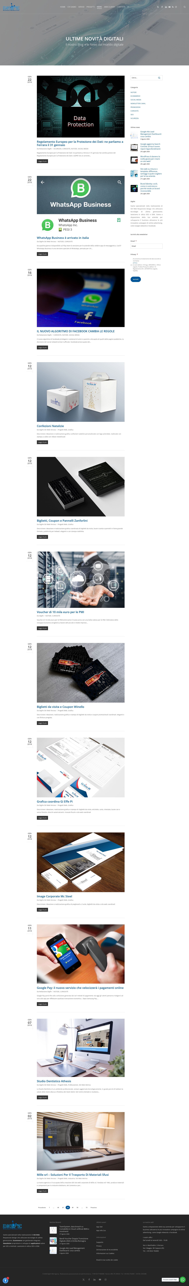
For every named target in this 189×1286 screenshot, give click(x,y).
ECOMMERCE (135, 96)
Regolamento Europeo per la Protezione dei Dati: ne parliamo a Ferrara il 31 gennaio (80, 143)
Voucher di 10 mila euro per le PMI (60, 612)
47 (63, 1207)
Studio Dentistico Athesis (54, 1081)
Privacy (99, 1246)
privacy (135, 263)
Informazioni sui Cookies (105, 1253)
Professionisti (73, 1085)
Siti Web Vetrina (85, 1085)
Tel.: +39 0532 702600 (151, 1251)
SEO (132, 115)
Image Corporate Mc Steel (54, 896)
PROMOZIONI (135, 107)
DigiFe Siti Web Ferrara (47, 241)
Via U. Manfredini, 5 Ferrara (153, 1245)
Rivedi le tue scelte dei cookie (107, 1260)
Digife (41, 616)
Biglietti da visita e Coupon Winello (60, 707)
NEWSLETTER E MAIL (138, 103)
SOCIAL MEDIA (83, 149)
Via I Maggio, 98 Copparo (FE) (153, 1248)
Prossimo (94, 1207)
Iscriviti (135, 279)
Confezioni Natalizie (50, 426)
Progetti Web (62, 430)
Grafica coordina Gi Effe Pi (55, 801)
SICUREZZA (57, 149)
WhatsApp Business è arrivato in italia (63, 238)
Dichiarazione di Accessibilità (107, 1250)
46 (58, 1207)
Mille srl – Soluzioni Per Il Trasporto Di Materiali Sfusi (73, 1175)
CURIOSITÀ (66, 149)
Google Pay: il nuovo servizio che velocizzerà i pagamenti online (80, 988)
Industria (71, 1178)
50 (77, 1207)
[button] (5, 1280)
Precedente (42, 1207)
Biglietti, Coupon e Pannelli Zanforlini (62, 521)
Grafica (70, 430)
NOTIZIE (74, 149)
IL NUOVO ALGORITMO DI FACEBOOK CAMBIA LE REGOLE (76, 331)
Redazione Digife (45, 149)
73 (86, 1207)
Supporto (99, 1242)
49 (72, 1207)
